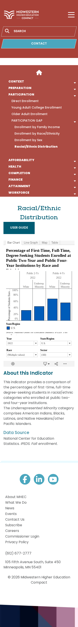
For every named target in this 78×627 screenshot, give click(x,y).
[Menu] (71, 14)
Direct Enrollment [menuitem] (25, 101)
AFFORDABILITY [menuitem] (21, 160)
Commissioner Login (22, 536)
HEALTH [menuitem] (14, 166)
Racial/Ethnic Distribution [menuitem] (36, 146)
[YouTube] (53, 479)
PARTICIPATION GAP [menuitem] (26, 120)
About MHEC (15, 497)
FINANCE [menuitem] (15, 180)
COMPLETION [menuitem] (19, 173)
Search (7, 31)
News (9, 508)
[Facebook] (25, 479)
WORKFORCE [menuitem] (18, 193)
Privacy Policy (17, 542)
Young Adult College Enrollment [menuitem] (36, 107)
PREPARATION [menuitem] (19, 88)
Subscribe (13, 525)
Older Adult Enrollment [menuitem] (29, 114)
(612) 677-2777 (18, 553)
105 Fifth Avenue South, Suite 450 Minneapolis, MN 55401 (32, 564)
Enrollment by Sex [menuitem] (28, 140)
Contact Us (14, 519)
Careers (12, 531)
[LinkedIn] (39, 479)
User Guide (19, 227)
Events (11, 514)
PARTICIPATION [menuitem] (21, 94)
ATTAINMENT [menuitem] (19, 186)
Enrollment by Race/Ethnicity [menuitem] (37, 133)
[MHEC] (21, 15)
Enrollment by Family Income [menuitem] (37, 127)
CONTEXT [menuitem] (16, 81)
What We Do (16, 503)
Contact (39, 43)
